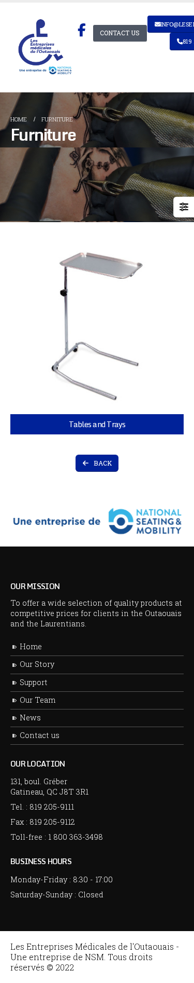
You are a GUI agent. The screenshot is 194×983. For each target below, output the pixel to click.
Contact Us (120, 33)
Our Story (37, 664)
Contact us (39, 735)
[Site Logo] (44, 48)
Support (34, 682)
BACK (102, 463)
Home (31, 646)
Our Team (37, 700)
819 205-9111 (51, 807)
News (30, 717)
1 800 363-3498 (75, 837)
